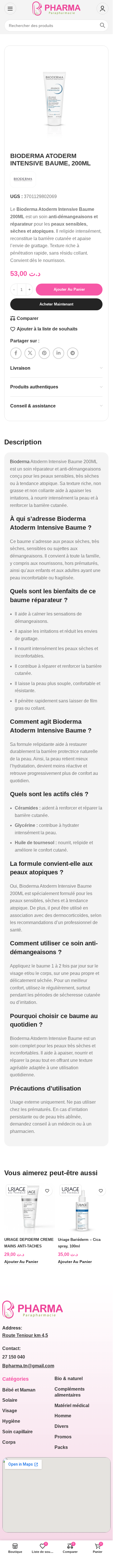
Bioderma (20, 461)
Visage (9, 1410)
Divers (61, 1426)
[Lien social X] (30, 353)
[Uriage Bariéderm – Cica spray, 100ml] (83, 1208)
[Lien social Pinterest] (44, 353)
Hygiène (11, 1421)
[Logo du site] (56, 8)
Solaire (9, 1400)
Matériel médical (72, 1405)
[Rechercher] (102, 26)
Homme (63, 1415)
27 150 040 (13, 1357)
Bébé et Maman (18, 1389)
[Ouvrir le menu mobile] (10, 8)
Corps (9, 1442)
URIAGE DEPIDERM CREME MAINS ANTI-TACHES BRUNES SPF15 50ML (29, 1246)
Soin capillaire (17, 1431)
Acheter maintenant (56, 304)
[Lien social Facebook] (16, 353)
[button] (21, 1261)
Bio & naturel (69, 1378)
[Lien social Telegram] (72, 353)
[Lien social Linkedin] (58, 353)
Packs (61, 1447)
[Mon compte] (102, 8)
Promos (63, 1436)
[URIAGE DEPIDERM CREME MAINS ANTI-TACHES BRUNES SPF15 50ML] (29, 1208)
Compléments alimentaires (70, 1392)
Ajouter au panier (69, 289)
